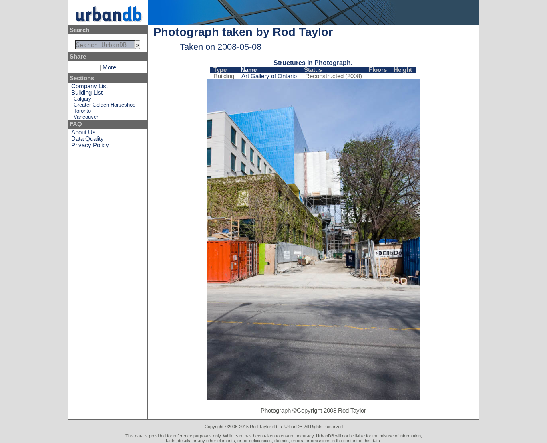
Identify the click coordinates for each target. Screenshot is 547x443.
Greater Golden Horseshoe (104, 105)
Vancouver (86, 117)
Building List (87, 92)
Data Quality (87, 139)
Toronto (82, 111)
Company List (89, 86)
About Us (83, 132)
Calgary (82, 99)
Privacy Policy (90, 145)
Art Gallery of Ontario (269, 76)
